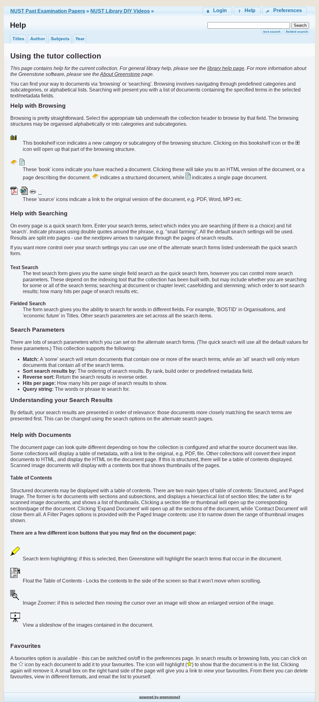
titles (18, 38)
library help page (225, 68)
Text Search (271, 31)
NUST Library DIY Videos (120, 11)
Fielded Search (297, 31)
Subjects (60, 38)
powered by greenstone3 (159, 697)
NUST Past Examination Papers (47, 11)
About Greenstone (120, 74)
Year (79, 38)
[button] (284, 11)
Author (37, 38)
